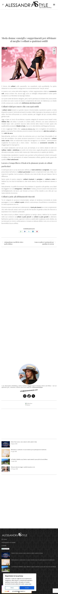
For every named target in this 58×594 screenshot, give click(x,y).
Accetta (27, 587)
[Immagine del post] (6, 444)
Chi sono (4, 539)
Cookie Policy (28, 584)
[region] (19, 582)
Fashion (4, 48)
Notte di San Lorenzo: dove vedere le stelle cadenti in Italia (24, 441)
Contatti (4, 545)
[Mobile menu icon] (54, 5)
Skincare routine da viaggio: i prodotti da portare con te (23, 467)
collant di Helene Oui (28, 129)
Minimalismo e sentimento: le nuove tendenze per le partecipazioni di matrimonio (28, 449)
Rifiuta (12, 587)
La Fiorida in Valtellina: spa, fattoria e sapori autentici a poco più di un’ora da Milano (29, 459)
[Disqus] (29, 296)
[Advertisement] (29, 20)
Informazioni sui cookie (8, 542)
